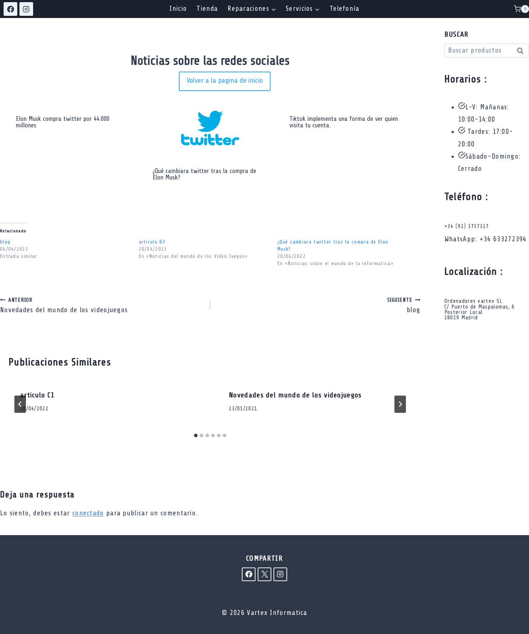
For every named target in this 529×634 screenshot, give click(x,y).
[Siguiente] (400, 404)
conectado (88, 513)
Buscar (522, 51)
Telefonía (345, 9)
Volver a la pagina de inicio (225, 80)
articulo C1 (37, 395)
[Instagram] (26, 9)
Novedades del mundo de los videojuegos (64, 305)
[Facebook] (10, 9)
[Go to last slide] (20, 404)
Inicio (178, 9)
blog (5, 242)
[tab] (196, 435)
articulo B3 (152, 242)
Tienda (207, 9)
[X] (264, 574)
